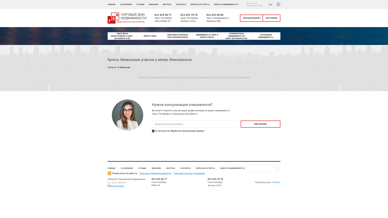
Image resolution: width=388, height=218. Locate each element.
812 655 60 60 (214, 15)
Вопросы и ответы (200, 4)
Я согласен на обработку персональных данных (180, 130)
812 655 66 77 (163, 15)
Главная (111, 4)
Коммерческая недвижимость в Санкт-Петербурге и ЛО (236, 36)
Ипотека (167, 4)
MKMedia (276, 182)
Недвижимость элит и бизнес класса (207, 36)
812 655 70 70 (189, 15)
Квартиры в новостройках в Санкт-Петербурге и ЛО (122, 36)
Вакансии (153, 4)
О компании (126, 4)
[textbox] (263, 168)
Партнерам (271, 18)
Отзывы (140, 4)
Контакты (181, 4)
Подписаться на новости (124, 173)
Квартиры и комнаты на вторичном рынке (177, 36)
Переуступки (150, 36)
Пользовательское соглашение (189, 173)
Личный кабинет (252, 18)
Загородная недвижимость (265, 36)
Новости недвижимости (226, 4)
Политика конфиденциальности (155, 173)
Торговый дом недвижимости (134, 16)
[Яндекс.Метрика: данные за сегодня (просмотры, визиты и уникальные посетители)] (116, 186)
